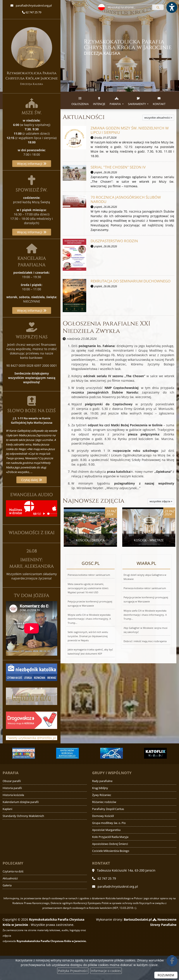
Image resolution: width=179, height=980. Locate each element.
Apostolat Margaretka (106, 830)
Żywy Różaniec (101, 795)
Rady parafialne (102, 781)
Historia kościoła (13, 795)
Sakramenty (137, 104)
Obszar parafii (12, 781)
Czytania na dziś (13, 871)
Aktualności (84, 117)
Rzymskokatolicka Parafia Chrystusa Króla (128, 47)
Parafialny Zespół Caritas (108, 809)
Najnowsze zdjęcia (93, 501)
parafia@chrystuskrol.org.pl (33, 5)
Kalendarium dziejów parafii (21, 802)
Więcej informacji (30, 164)
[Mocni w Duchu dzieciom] (24, 753)
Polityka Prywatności (73, 971)
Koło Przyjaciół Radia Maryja (110, 837)
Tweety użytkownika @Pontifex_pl (31, 738)
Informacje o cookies (106, 971)
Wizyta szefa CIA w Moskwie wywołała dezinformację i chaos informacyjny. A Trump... (89, 619)
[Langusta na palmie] (112, 753)
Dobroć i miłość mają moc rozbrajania (145, 641)
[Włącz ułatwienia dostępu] (171, 7)
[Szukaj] (158, 7)
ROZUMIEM (166, 975)
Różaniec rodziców (104, 802)
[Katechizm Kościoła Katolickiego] (68, 753)
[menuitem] (80, 100)
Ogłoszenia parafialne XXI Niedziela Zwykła (106, 327)
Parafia (115, 104)
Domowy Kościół (103, 816)
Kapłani (7, 809)
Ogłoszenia (80, 104)
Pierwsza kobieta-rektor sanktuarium (89, 574)
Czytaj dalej (30, 480)
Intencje (99, 104)
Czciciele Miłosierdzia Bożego (110, 851)
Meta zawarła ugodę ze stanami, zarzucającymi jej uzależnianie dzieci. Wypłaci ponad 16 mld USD (88, 588)
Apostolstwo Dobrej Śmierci (110, 844)
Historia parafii (12, 788)
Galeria (7, 885)
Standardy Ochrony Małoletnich (23, 816)
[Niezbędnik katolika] (31, 672)
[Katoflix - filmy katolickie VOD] (156, 753)
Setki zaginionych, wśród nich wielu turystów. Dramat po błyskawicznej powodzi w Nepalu (88, 636)
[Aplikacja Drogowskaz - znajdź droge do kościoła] (31, 720)
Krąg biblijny (100, 788)
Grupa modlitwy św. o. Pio (109, 823)
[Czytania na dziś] (31, 696)
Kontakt (159, 104)
